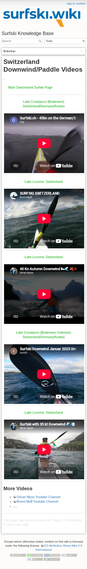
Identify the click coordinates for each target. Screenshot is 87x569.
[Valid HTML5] (69, 555)
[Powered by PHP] (52, 555)
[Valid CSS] (35, 559)
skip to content (76, 3)
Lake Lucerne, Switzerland (43, 181)
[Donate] (35, 555)
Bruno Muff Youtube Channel (37, 501)
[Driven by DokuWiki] (52, 559)
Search (40, 40)
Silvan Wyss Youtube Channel (38, 497)
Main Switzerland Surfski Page (30, 87)
